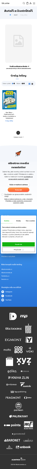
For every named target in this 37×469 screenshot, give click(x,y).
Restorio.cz (4, 279)
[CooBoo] (18, 350)
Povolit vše (18, 244)
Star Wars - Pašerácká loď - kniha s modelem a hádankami (9, 115)
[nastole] (25, 385)
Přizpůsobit (17, 249)
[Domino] (13, 316)
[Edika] (12, 371)
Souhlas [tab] (6, 221)
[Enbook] (23, 447)
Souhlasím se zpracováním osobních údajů (17, 195)
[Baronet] (12, 440)
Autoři (15, 15)
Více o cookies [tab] (30, 221)
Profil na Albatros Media (18, 66)
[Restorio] (9, 447)
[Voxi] (29, 350)
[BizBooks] (13, 328)
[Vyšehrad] (11, 385)
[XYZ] (24, 361)
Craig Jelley (9, 121)
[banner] (11, 3)
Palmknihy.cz (5, 276)
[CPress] (25, 371)
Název (18, 83)
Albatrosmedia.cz (6, 269)
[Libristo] (28, 440)
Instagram (8, 292)
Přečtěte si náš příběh (8, 256)
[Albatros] (28, 340)
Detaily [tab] (18, 221)
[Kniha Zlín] (18, 378)
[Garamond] (18, 434)
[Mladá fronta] (28, 425)
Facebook (8, 296)
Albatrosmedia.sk (6, 272)
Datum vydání (7, 83)
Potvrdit (18, 190)
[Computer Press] (9, 361)
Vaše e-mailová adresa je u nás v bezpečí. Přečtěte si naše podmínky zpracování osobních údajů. (18, 201)
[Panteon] (18, 407)
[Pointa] (12, 425)
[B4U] (18, 392)
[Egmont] (13, 340)
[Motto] (7, 350)
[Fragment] (13, 398)
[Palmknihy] (18, 416)
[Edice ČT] (27, 398)
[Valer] (28, 328)
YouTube (8, 300)
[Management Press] (23, 316)
